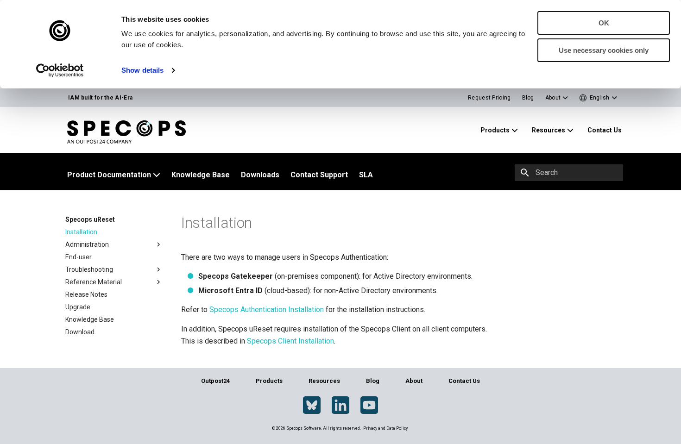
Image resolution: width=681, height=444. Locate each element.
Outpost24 (215, 380)
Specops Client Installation (290, 341)
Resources (324, 380)
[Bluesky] (311, 406)
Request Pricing (489, 97)
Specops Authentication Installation (266, 309)
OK (604, 23)
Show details (142, 70)
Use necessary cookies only (604, 50)
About (413, 380)
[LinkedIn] (340, 406)
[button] (598, 97)
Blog (528, 97)
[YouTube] (369, 406)
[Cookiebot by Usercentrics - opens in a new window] (60, 70)
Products (269, 380)
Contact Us (464, 380)
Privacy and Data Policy (385, 428)
